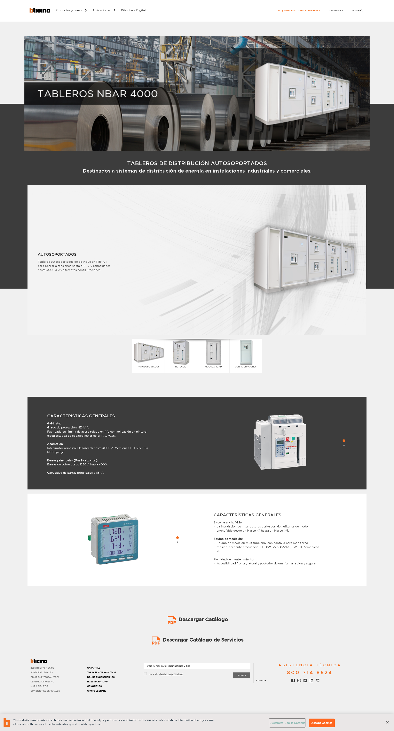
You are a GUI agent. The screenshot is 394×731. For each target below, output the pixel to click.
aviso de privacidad (172, 674)
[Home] (39, 10)
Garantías (93, 668)
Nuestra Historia (97, 681)
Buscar (356, 10)
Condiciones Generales (45, 691)
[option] (196, 262)
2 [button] (344, 445)
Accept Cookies (321, 722)
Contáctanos (336, 10)
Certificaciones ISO (42, 681)
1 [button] (343, 440)
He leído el (166, 674)
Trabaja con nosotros (101, 672)
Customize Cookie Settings (287, 722)
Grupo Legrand (97, 691)
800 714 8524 (310, 672)
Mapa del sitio (39, 686)
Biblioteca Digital (133, 10)
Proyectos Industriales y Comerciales (299, 10)
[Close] (387, 722)
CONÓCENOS (94, 686)
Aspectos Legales (42, 672)
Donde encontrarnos (101, 677)
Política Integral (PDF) (45, 677)
